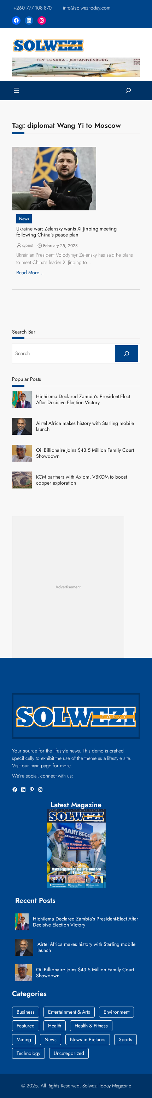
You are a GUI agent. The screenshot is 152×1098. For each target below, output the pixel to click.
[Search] (126, 353)
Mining (24, 1039)
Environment (116, 1011)
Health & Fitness (91, 1025)
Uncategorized (69, 1053)
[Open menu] (16, 90)
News (24, 219)
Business (26, 1011)
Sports (125, 1039)
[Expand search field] (128, 90)
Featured (26, 1025)
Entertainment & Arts (69, 1011)
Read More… (30, 272)
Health (54, 1025)
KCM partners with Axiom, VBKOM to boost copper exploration (81, 480)
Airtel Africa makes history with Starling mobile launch (85, 426)
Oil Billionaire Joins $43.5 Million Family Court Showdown (85, 453)
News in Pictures (87, 1039)
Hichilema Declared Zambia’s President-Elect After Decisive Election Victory (83, 400)
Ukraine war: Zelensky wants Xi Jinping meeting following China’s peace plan (66, 232)
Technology (28, 1053)
